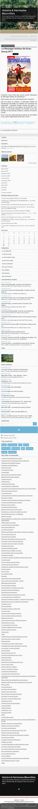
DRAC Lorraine (5, 684)
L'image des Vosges (7, 395)
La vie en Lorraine (6, 254)
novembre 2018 (5, 176)
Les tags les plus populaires (29, 801)
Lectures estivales (6, 223)
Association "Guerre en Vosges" (9, 696)
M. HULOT (4, 337)
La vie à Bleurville (6, 251)
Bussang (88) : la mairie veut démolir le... (19, 284)
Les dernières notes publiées (19, 801)
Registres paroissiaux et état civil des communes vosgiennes (17, 532)
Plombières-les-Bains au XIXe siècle (10, 609)
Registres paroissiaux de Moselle (10, 732)
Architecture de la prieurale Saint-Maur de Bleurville (15, 460)
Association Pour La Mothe (8, 536)
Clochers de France (6, 479)
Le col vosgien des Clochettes (25, 297)
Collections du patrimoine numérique (11, 613)
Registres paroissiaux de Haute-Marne (11, 723)
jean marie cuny (6, 448)
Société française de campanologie (10, 703)
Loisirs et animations (7, 263)
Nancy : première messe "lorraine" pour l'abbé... (17, 416)
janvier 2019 (4, 171)
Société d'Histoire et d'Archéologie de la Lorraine (14, 636)
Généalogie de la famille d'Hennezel (10, 463)
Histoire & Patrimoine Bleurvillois (19, 777)
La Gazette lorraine (6, 493)
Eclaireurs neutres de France (8, 691)
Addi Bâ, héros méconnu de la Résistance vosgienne (15, 735)
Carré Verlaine (23, 198)
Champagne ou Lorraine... (8, 622)
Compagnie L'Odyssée (7, 470)
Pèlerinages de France (7, 618)
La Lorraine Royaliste (6, 574)
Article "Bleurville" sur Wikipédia (9, 486)
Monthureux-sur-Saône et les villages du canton (14, 512)
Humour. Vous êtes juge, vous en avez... (11, 217)
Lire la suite (10, 148)
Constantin (4, 316)
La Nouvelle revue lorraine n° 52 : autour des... (16, 401)
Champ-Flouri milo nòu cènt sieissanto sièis (12, 213)
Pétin (3, 331)
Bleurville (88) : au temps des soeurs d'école (15, 407)
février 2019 (4, 169)
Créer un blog (16, 799)
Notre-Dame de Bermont (8, 527)
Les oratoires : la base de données (10, 648)
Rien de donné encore (7, 211)
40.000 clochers (5, 481)
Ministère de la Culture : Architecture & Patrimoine (14, 601)
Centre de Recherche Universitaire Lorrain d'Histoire (15, 758)
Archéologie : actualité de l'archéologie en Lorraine (14, 567)
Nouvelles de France (6, 701)
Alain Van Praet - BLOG (27, 204)
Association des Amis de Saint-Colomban (12, 543)
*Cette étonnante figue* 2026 (9, 198)
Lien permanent (6, 121)
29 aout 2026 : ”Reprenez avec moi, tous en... (13, 225)
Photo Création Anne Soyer (8, 534)
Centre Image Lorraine (7, 717)
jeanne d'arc (29, 448)
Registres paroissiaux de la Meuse (10, 726)
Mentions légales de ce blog (16, 803)
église (22, 448)
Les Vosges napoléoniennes (8, 728)
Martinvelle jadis (5, 641)
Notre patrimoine (6, 276)
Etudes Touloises (5, 569)
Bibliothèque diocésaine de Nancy (10, 477)
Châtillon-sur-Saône (6, 742)
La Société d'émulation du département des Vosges (15, 744)
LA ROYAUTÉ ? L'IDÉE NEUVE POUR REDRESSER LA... (15, 200)
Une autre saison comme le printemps (19, 36)
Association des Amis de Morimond (10, 739)
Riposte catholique (6, 606)
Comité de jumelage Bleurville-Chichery (11, 458)
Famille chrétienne (6, 708)
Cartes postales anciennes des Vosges (11, 615)
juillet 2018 (4, 185)
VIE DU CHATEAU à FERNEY (22, 211)
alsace (5, 123)
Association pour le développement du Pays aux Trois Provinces (18, 488)
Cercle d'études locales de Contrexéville (12, 553)
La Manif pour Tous (6, 710)
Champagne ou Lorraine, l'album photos (12, 643)
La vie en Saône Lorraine (8, 257)
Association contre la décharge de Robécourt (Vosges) (15, 500)
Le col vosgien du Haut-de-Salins (12, 391)
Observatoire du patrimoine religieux (11, 474)
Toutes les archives (6, 192)
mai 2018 (3, 190)
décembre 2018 (5, 173)
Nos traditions (6, 270)
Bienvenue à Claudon (7, 498)
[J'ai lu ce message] (36, 804)
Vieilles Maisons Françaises (8, 522)
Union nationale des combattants (10, 751)
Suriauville (4, 576)
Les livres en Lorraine (7, 260)
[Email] (19, 429)
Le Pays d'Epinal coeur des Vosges (10, 562)
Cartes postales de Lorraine (8, 629)
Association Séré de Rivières (8, 689)
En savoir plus (11, 807)
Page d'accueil (33, 36)
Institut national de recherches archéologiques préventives (17, 495)
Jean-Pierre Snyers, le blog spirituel (10, 639)
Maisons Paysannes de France (9, 491)
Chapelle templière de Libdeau (9, 548)
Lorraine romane (5, 611)
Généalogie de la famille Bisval (9, 465)
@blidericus (4, 140)
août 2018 (4, 183)
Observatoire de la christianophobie (11, 578)
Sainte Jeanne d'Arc (6, 660)
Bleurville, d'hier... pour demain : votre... (14, 375)
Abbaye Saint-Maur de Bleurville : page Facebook (14, 680)
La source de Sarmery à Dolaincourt (10, 597)
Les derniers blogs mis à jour (9, 801)
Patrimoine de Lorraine (7, 546)
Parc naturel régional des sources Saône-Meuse (14, 749)
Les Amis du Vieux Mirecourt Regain (10, 746)
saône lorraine (16, 448)
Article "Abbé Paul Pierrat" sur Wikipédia (12, 514)
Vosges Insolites (5, 650)
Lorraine (4, 452)
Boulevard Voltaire (6, 657)
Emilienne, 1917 (6, 381)
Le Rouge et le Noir (6, 712)
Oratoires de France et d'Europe (10, 564)
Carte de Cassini (5, 560)
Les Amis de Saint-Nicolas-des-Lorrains (11, 655)
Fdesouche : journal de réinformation (11, 698)
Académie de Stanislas (7, 555)
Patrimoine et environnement (9, 592)
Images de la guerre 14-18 (8, 653)
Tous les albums (32, 163)
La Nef (3, 634)
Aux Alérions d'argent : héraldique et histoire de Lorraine (16, 557)
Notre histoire (6, 273)
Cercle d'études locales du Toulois (10, 760)
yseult (3, 303)
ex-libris (15, 223)
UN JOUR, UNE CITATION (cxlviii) (10, 204)
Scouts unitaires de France (8, 753)
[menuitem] (20, 36)
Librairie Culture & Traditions (9, 667)
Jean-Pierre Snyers (7, 290)
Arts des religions (6, 756)
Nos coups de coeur (7, 267)
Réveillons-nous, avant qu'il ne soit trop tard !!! (14, 207)
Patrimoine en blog (6, 467)
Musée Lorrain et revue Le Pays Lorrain (11, 509)
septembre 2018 (5, 180)
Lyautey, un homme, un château (9, 669)
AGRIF (3, 715)
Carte (3, 348)
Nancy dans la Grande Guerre (16, 331)
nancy (20, 445)
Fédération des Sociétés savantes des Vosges (13, 539)
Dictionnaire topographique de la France (12, 662)
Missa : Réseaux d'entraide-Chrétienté (11, 694)
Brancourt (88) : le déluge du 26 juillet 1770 (23, 337)
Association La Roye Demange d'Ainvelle (12, 541)
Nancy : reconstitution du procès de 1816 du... (22, 343)
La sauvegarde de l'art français (9, 625)
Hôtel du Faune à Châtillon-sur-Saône (11, 550)
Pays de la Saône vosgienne (8, 585)
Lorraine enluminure (6, 687)
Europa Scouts (5, 571)
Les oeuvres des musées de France (10, 674)
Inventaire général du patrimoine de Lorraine (13, 594)
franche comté (11, 123)
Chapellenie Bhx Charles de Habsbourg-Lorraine (14, 646)
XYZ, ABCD (27, 217)
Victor (3, 343)
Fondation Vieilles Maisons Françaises (11, 627)
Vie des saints (5, 632)
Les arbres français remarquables (10, 525)
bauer (3, 284)
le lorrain (4, 311)
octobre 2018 (5, 178)
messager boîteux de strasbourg (25, 122)
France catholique (6, 705)
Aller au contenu (5, 1)
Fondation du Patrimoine (8, 484)
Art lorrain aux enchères (7, 737)
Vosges (4, 445)
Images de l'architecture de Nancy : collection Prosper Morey (17, 599)
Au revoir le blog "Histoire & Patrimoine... (15, 369)
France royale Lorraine (7, 664)
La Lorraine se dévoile (7, 529)
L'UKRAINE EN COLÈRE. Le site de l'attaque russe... (14, 219)
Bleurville (26, 445)
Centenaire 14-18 (6, 604)
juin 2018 (3, 187)
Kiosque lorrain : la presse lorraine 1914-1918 (13, 730)
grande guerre (12, 452)
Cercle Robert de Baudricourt (9, 671)
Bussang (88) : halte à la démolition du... (14, 411)
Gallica (3, 763)
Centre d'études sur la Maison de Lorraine (12, 588)
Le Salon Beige (5, 472)
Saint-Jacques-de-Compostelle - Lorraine (12, 581)
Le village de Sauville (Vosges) (9, 507)
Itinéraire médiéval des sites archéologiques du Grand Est (16, 682)
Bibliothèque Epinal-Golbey (8, 583)
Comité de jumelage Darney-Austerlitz (11, 502)
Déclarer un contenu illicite (6, 803)
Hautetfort (22, 799)
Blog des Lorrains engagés (8, 505)
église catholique (12, 445)
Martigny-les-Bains (6, 516)
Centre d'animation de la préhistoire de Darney (14, 620)
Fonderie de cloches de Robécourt (10, 590)
